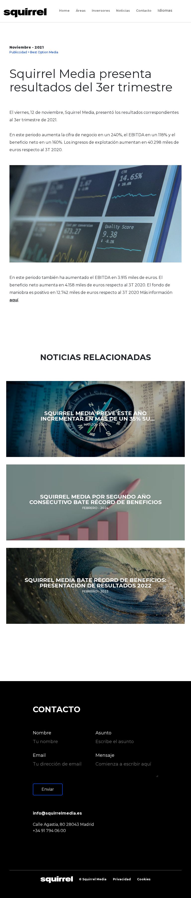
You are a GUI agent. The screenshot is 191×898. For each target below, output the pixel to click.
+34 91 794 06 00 (49, 830)
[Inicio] (27, 12)
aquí (13, 300)
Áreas (81, 11)
